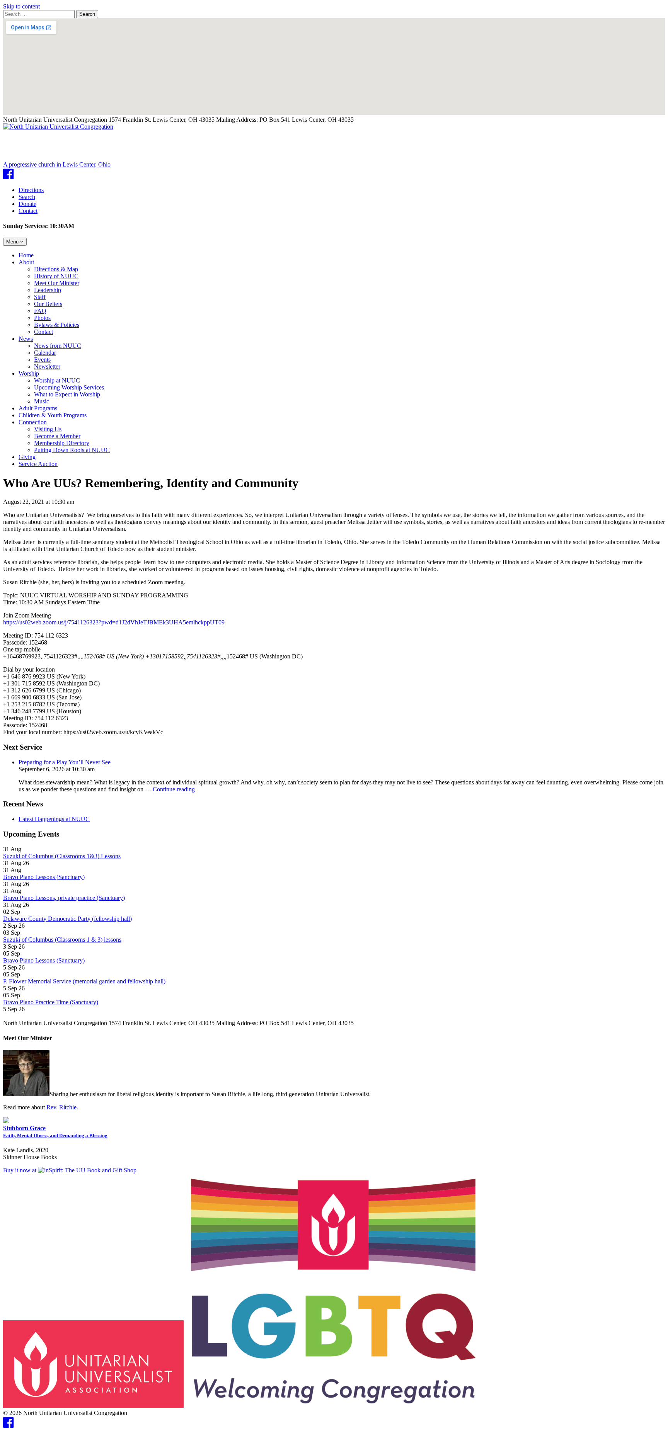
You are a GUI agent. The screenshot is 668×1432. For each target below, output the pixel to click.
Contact (28, 210)
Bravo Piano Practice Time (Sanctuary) (50, 1002)
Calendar (45, 352)
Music (41, 401)
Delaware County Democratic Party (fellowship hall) (67, 918)
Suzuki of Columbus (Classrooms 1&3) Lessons (62, 856)
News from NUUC (57, 345)
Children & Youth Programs (53, 415)
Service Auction (38, 464)
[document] (334, 744)
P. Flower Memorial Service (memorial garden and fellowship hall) (84, 981)
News (26, 338)
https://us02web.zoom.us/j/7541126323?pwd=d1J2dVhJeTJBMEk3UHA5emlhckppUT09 (114, 622)
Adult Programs (38, 408)
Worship (29, 373)
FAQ (40, 311)
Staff (40, 297)
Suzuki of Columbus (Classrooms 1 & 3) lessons (62, 939)
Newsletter (47, 366)
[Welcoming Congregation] (333, 1406)
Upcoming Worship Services (69, 387)
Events (42, 359)
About (26, 262)
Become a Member (57, 436)
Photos (42, 318)
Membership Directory (61, 443)
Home (26, 255)
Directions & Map (56, 269)
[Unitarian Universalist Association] (93, 1406)
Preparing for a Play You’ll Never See (65, 762)
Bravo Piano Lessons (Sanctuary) (44, 877)
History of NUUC (56, 276)
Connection (33, 422)
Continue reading (174, 789)
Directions (31, 190)
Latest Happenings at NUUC (54, 819)
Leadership (47, 290)
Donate (27, 204)
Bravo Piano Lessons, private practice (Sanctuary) (64, 898)
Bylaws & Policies (56, 324)
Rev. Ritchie (61, 1107)
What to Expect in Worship (67, 394)
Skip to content (21, 6)
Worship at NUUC (57, 380)
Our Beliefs (48, 304)
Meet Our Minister (56, 283)
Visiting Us (47, 429)
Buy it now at (20, 1170)
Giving (27, 457)
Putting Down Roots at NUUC (72, 450)
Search (87, 14)
